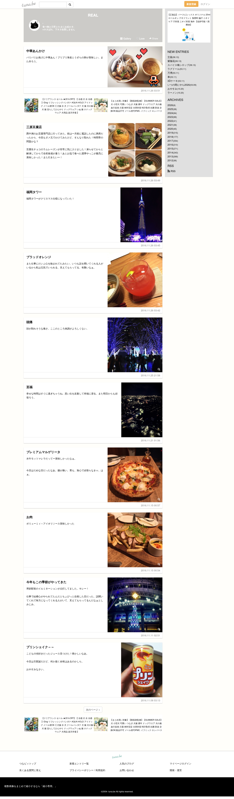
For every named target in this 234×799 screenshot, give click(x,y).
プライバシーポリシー (82, 770)
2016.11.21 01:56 (150, 440)
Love (142, 38)
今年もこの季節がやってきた (46, 582)
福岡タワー (34, 192)
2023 (170, 117)
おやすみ (172, 88)
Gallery (127, 38)
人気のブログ (127, 763)
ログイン (205, 4)
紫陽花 (171, 61)
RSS (172, 171)
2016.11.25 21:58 (150, 375)
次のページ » (93, 709)
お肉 (29, 517)
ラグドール (174, 68)
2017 (170, 140)
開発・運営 (176, 770)
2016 (170, 144)
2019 (170, 132)
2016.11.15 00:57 (150, 505)
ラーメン (172, 92)
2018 (170, 136)
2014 (170, 152)
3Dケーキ (173, 80)
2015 (170, 148)
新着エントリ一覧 (79, 763)
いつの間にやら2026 (179, 84)
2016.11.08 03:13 (150, 700)
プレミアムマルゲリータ (43, 452)
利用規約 (100, 770)
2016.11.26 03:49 (150, 180)
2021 (170, 124)
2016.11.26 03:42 (150, 310)
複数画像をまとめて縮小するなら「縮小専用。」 (30, 786)
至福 (29, 387)
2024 (170, 113)
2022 (170, 120)
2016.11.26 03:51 (150, 90)
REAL (93, 15)
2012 (170, 160)
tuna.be (117, 757)
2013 (170, 156)
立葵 (170, 57)
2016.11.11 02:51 (150, 635)
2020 (170, 128)
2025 (170, 109)
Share (154, 38)
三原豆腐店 (34, 127)
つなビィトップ (27, 763)
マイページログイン (180, 763)
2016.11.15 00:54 (150, 570)
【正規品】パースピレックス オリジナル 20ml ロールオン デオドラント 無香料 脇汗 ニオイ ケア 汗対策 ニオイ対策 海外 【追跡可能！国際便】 (189, 19)
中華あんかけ (35, 51)
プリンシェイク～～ (40, 647)
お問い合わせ (127, 770)
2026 (170, 105)
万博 (170, 72)
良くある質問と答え (30, 770)
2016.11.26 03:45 (150, 245)
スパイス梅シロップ (178, 65)
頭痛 (29, 322)
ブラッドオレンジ (38, 257)
